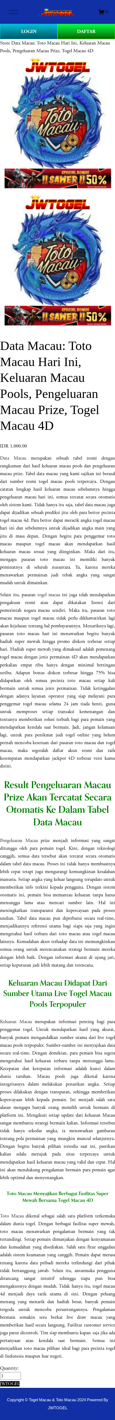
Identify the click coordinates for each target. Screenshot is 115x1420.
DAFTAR (86, 31)
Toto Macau (12, 1216)
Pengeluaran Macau (19, 840)
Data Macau (13, 458)
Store (5, 43)
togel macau (48, 595)
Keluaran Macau (16, 1022)
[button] (10, 1383)
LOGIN (29, 31)
